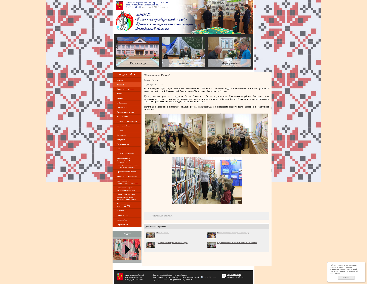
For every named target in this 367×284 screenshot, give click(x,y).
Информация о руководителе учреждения (127, 182)
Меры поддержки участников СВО (124, 205)
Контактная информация (127, 121)
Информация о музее (125, 89)
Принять (346, 278)
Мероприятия (122, 117)
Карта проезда (123, 144)
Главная (120, 80)
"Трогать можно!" (162, 233)
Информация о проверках (127, 176)
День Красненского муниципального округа (172, 243)
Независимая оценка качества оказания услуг (126, 189)
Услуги (119, 94)
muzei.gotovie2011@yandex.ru (155, 7)
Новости (120, 84)
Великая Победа (123, 126)
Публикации (122, 103)
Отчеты (120, 130)
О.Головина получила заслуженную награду (233, 233)
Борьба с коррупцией (125, 153)
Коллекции (121, 135)
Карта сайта (122, 220)
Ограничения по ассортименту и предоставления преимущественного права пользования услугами (127, 162)
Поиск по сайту (123, 215)
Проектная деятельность (127, 172)
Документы (121, 139)
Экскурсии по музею (125, 112)
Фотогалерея (122, 211)
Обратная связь (123, 224)
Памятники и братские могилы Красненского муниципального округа (126, 197)
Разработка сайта (234, 275)
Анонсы (120, 98)
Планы (119, 149)
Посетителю (122, 107)
